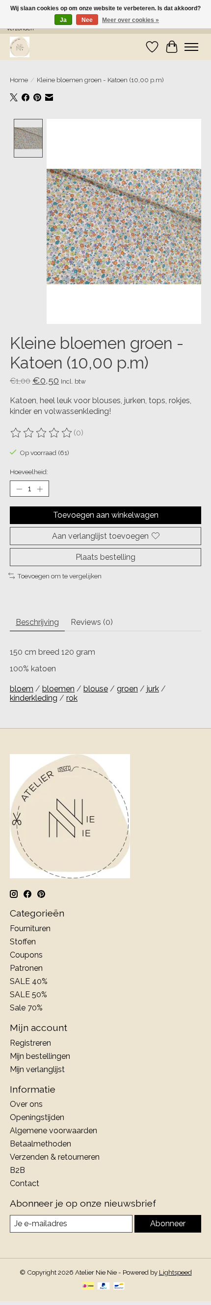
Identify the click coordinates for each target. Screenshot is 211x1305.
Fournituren (30, 928)
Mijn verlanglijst (37, 1069)
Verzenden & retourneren (55, 1157)
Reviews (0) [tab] (92, 622)
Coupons (26, 955)
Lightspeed (175, 1272)
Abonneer (167, 1223)
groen (127, 688)
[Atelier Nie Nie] (19, 47)
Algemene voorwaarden (53, 1130)
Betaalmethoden (40, 1143)
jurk (153, 688)
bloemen (58, 688)
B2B (17, 1170)
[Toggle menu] (191, 47)
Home (19, 80)
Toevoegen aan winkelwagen (105, 515)
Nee (87, 20)
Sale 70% (26, 1007)
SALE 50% (28, 994)
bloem (21, 688)
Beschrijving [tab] (37, 622)
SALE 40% (29, 981)
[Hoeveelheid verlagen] (19, 488)
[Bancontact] (119, 1286)
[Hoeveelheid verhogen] (39, 488)
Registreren (30, 1043)
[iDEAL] (88, 1286)
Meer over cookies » (130, 20)
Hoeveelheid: (29, 472)
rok (72, 698)
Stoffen (23, 941)
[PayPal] (103, 1286)
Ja (63, 20)
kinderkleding (33, 698)
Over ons (26, 1104)
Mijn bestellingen (40, 1056)
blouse (95, 688)
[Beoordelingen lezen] (42, 433)
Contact (24, 1183)
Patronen (26, 968)
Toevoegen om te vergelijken (59, 576)
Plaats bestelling (105, 557)
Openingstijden (37, 1117)
